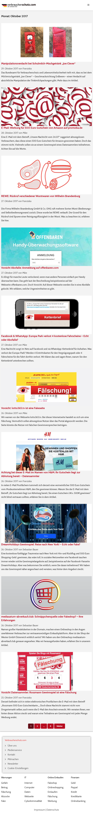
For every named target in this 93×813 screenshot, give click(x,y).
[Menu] (46, 5)
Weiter (60, 726)
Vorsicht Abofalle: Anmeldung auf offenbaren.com (30, 267)
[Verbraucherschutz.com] (19, 5)
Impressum (39, 809)
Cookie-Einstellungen (18, 768)
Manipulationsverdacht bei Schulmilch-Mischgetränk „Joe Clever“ (38, 63)
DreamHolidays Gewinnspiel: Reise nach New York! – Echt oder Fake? (40, 544)
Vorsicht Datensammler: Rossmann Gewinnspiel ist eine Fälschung (38, 692)
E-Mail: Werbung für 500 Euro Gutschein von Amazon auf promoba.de (41, 127)
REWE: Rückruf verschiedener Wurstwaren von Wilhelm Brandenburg (40, 196)
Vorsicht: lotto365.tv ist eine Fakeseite (23, 408)
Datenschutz (53, 809)
